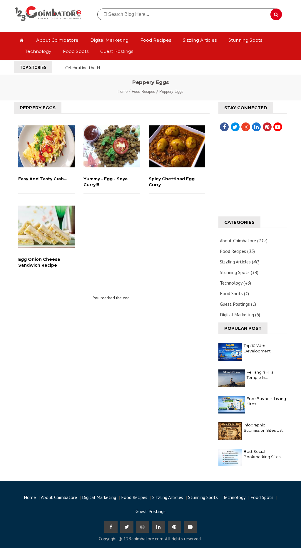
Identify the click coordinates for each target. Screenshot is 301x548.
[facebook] (223, 126)
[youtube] (276, 126)
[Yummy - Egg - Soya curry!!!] (111, 146)
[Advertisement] (112, 359)
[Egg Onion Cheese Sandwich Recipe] (46, 227)
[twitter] (234, 126)
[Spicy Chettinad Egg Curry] (177, 146)
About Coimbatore (57, 40)
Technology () (235, 283)
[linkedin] (255, 126)
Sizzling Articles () (240, 262)
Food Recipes (155, 40)
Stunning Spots (245, 40)
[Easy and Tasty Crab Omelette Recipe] (46, 146)
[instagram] (244, 126)
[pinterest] (266, 126)
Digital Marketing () (240, 314)
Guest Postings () (238, 304)
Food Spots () (234, 293)
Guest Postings (116, 51)
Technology (38, 51)
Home (123, 91)
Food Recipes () (237, 251)
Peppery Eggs (171, 91)
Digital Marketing (109, 40)
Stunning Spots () (239, 272)
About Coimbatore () (243, 240)
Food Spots (75, 51)
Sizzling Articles (200, 40)
